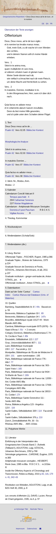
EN (47, 24)
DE (43, 24)
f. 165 (19, 368)
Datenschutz (32, 529)
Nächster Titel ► (36, 509)
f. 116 (12, 407)
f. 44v (37, 307)
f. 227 (35, 339)
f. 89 (42, 313)
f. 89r (25, 336)
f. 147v (43, 316)
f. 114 (39, 411)
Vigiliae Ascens (18, 213)
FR (51, 24)
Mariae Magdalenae (24, 203)
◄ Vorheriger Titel (21, 509)
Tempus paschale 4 (19, 197)
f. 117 (11, 349)
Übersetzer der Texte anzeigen (19, 29)
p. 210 (39, 417)
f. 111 (39, 342)
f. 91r (20, 329)
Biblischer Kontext (34, 130)
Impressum (20, 529)
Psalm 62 (9, 130)
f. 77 (11, 362)
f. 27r (17, 394)
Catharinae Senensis (25, 200)
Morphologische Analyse (16, 141)
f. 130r (26, 375)
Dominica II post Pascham (23, 210)
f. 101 (11, 355)
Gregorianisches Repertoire (14, 17)
